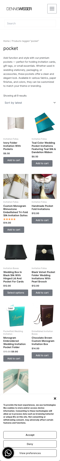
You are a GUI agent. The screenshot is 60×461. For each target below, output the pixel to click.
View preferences (30, 453)
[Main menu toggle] (52, 8)
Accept (30, 434)
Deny (30, 444)
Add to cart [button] (13, 160)
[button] (55, 398)
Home (6, 41)
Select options (15, 292)
